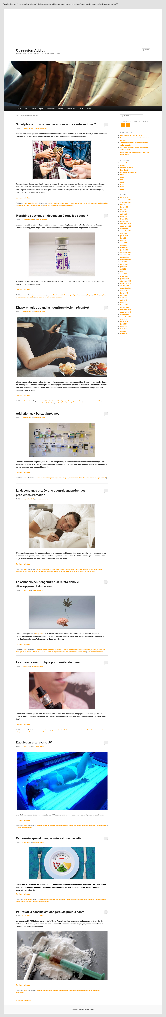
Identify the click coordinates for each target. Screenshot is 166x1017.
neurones (62, 652)
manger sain (70, 899)
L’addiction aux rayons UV (34, 742)
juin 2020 (123, 266)
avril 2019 (123, 300)
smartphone (39, 205)
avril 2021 (123, 243)
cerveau (72, 650)
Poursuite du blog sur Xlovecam (131, 135)
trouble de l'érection (60, 571)
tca (29, 403)
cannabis (66, 650)
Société (60, 108)
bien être (52, 899)
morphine (103, 295)
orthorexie (102, 899)
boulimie (52, 401)
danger (70, 295)
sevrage (97, 478)
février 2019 (124, 305)
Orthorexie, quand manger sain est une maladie (48, 838)
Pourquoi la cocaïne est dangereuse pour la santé (50, 912)
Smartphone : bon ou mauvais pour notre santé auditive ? (56, 124)
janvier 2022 (124, 221)
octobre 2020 (124, 257)
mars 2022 (123, 216)
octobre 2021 (124, 228)
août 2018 (123, 319)
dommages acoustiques (70, 203)
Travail (81, 108)
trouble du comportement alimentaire (42, 403)
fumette (49, 652)
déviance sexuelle (126, 167)
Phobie (89, 108)
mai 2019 (123, 298)
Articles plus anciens (23, 1000)
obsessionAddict (41, 128)
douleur (83, 295)
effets (80, 203)
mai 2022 (123, 212)
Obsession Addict (30, 50)
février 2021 (124, 247)
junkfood (58, 899)
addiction (39, 478)
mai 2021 (123, 240)
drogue (29, 652)
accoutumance (41, 295)
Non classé (124, 170)
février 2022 (124, 219)
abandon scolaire (42, 650)
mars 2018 (123, 331)
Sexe (26, 108)
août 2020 (123, 262)
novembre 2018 (125, 312)
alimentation (28, 401)
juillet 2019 (124, 293)
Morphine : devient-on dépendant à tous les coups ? (52, 215)
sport (122, 184)
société (122, 182)
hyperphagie (65, 401)
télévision (50, 571)
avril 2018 (123, 329)
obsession (19, 297)
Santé (34, 108)
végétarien (28, 901)
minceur (77, 899)
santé (23, 205)
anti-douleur (55, 295)
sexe (25, 569)
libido (72, 569)
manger (72, 401)
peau (94, 826)
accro (49, 295)
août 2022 (123, 204)
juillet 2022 (124, 207)
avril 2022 (123, 214)
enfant (44, 652)
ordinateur (19, 571)
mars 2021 (123, 245)
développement (21, 652)
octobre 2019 (124, 286)
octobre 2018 (124, 314)
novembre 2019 (125, 283)
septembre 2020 (125, 259)
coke (50, 990)
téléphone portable (50, 205)
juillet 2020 (124, 264)
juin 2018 (123, 324)
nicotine (83, 730)
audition (50, 203)
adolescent (58, 650)
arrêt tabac (46, 730)
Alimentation (50, 108)
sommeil (103, 478)
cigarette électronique (64, 730)
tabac (104, 730)
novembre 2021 (125, 226)
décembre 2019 (125, 281)
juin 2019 (123, 295)
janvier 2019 (124, 307)
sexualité (35, 571)
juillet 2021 (124, 236)
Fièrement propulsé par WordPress (83, 1009)
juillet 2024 (124, 197)
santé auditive (30, 205)
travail (122, 189)
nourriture (79, 401)
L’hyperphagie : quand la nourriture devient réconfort (52, 307)
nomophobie (87, 203)
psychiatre (19, 403)
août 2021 (123, 233)
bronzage (46, 826)
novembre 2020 (125, 255)
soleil (103, 826)
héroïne (71, 826)
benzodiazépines (48, 478)
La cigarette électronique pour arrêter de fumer (48, 662)
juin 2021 (123, 238)
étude (66, 826)
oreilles (105, 203)
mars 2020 (123, 274)
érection (67, 569)
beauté (122, 165)
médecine (96, 295)
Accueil (19, 108)
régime (18, 901)
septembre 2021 (125, 231)
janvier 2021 (124, 250)
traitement (42, 297)
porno (25, 571)
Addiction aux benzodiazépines (37, 413)
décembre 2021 (125, 224)
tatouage (123, 187)
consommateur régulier (82, 650)
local (63, 899)
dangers (93, 650)
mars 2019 (123, 302)
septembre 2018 (125, 317)
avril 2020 (123, 271)
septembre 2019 (125, 288)
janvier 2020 (124, 278)
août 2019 (123, 290)
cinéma (38, 569)
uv (106, 826)
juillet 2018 (124, 321)
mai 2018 (123, 326)
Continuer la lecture (24, 198)
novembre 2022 (125, 200)
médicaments (73, 478)
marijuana (55, 652)
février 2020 (124, 276)
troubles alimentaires (62, 403)
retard (80, 652)
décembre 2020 (125, 252)
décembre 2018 (125, 309)
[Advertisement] (83, 25)
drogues (89, 295)
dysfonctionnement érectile (50, 569)
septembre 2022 (125, 202)
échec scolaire (36, 652)
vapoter (25, 732)
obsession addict (96, 203)
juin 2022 (123, 209)
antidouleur (63, 295)
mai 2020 (123, 269)
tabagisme (19, 732)
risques (18, 205)
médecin (78, 569)
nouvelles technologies (31, 203)
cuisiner (58, 401)
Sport (41, 108)
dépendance (57, 203)
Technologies (71, 108)
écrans (62, 569)
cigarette (54, 730)
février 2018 (124, 333)
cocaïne (45, 990)
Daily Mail (39, 633)
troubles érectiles (73, 571)
